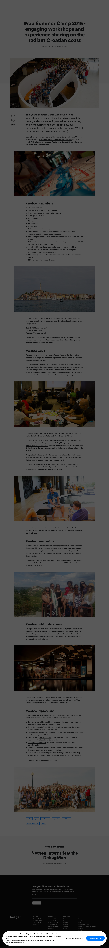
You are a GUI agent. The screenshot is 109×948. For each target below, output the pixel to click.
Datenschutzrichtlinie (17, 942)
